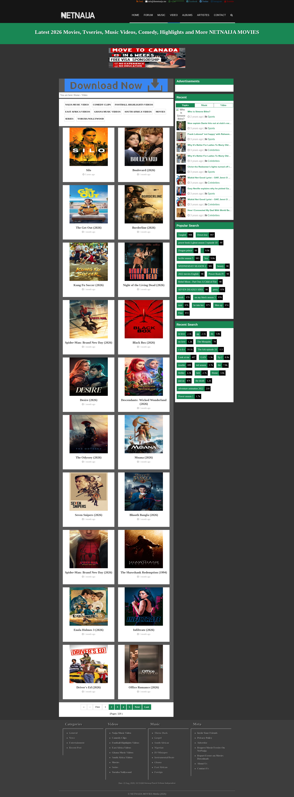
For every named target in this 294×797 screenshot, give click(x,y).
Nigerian (159, 747)
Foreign (159, 772)
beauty (220, 266)
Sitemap (147, 783)
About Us (202, 763)
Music (161, 15)
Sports (211, 116)
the (219, 365)
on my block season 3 (205, 297)
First (180, 313)
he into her (198, 305)
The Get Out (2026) (89, 227)
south (181, 297)
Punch (154, 783)
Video (174, 15)
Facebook (192, 1)
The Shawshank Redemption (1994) (144, 572)
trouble (182, 365)
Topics (185, 105)
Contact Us (203, 768)
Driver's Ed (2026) (88, 687)
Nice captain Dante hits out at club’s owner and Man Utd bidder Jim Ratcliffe (228, 123)
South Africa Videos (138, 111)
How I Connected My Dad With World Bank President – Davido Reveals (224, 210)
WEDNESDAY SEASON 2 (192, 266)
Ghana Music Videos (107, 111)
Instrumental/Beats (164, 757)
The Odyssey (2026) (89, 457)
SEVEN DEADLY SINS (191, 289)
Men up (219, 305)
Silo (88, 170)
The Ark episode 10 (207, 349)
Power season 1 (186, 396)
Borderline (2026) (143, 227)
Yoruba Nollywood (90, 119)
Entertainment (76, 743)
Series (69, 119)
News (72, 738)
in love (181, 334)
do (212, 334)
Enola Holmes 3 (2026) (89, 630)
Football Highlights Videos (134, 104)
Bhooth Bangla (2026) (144, 515)
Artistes (203, 15)
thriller (181, 373)
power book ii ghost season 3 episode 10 (198, 242)
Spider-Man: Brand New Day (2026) (88, 342)
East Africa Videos (77, 111)
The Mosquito (204, 341)
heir (198, 373)
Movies (160, 111)
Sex (206, 258)
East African (161, 767)
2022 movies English (188, 274)
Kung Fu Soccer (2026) (89, 285)
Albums (187, 15)
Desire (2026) (88, 400)
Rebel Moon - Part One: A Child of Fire (197, 281)
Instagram (217, 1)
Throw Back (161, 733)
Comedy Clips (102, 104)
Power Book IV (217, 274)
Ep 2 (220, 357)
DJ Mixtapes (161, 752)
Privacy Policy (204, 738)
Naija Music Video (77, 104)
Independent (170, 783)
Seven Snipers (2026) (88, 515)
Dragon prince (185, 250)
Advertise (202, 743)
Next (137, 707)
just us (181, 380)
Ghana (158, 762)
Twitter (205, 1)
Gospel (158, 738)
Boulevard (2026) (143, 170)
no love (182, 341)
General (73, 733)
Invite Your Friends (207, 733)
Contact (220, 15)
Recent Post (75, 747)
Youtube (230, 1)
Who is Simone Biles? (199, 111)
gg (198, 334)
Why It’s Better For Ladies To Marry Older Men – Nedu (215, 145)
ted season (201, 365)
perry (216, 289)
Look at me (184, 357)
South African (162, 743)
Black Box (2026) (144, 342)
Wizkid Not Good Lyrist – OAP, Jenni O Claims (211, 177)
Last (146, 707)
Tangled (182, 235)
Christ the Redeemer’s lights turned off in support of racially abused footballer (229, 166)
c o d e (181, 349)
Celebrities (214, 150)
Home (135, 15)
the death (200, 380)
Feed (140, 1)
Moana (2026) (144, 457)
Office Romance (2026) (144, 687)
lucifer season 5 (186, 258)
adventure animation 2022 (191, 388)
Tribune (161, 783)
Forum (148, 15)
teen (180, 305)
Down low (202, 235)
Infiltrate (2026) (143, 630)
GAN (203, 357)
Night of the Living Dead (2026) (143, 285)
